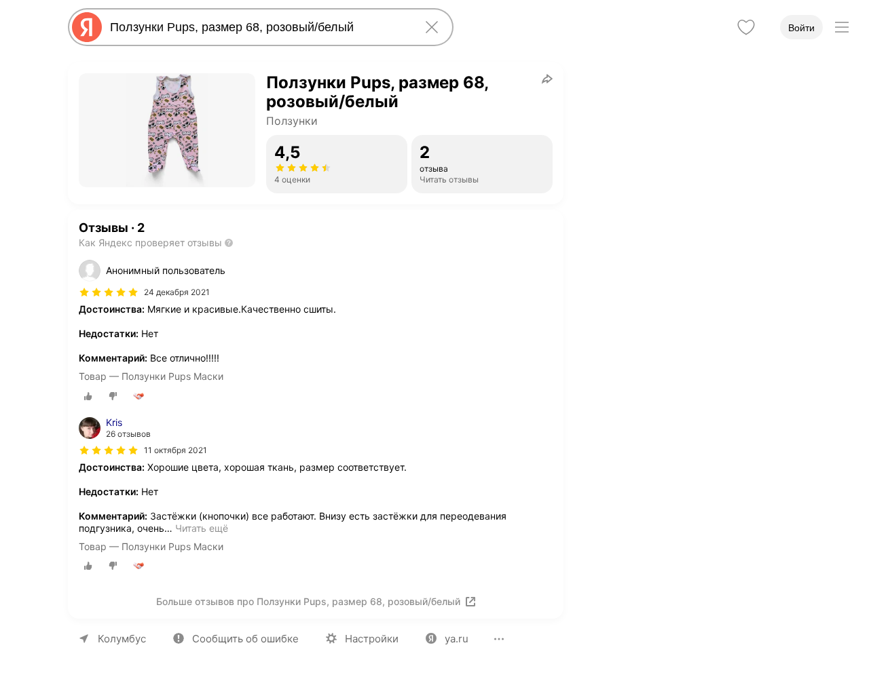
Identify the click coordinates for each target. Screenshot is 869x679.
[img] (108, 292)
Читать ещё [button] (201, 528)
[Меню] (841, 27)
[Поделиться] (547, 78)
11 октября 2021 (175, 450)
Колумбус (122, 638)
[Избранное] (746, 27)
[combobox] (258, 27)
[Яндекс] (87, 27)
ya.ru (456, 638)
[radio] (88, 396)
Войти (801, 27)
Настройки (372, 638)
